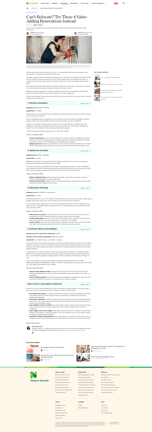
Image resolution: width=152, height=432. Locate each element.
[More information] (41, 34)
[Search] (124, 3)
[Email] (32, 333)
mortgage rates (55, 72)
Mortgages (34, 8)
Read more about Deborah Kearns (74, 330)
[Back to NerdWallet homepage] (27, 8)
